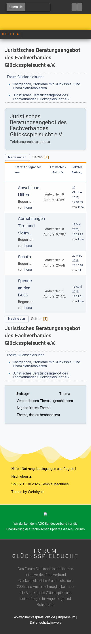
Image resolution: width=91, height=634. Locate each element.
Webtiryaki (36, 492)
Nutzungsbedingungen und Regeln (48, 469)
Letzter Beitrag (77, 169)
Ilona (28, 207)
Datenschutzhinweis (45, 622)
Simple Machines (55, 484)
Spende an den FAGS (25, 288)
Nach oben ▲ (21, 476)
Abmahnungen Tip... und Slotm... (31, 225)
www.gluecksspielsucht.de (34, 617)
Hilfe (10, 34)
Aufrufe (57, 172)
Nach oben (16, 319)
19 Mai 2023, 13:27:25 (77, 229)
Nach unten (17, 157)
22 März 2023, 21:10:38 (77, 260)
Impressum (66, 617)
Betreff (20, 167)
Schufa (24, 256)
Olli (80, 270)
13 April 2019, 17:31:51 (77, 291)
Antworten (56, 167)
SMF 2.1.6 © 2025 (25, 484)
